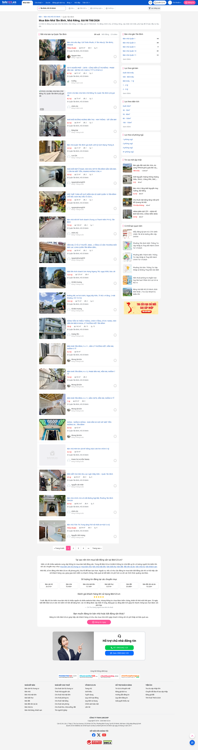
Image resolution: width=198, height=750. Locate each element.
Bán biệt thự (29, 698)
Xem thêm (127, 59)
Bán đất (27, 701)
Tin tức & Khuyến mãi (122, 688)
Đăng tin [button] (191, 2)
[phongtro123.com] (67, 676)
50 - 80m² (126, 114)
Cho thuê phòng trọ (62, 698)
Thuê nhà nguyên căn (62, 692)
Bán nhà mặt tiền (31, 695)
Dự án (48, 2)
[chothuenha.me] (109, 676)
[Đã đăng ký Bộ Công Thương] (94, 742)
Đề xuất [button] (97, 34)
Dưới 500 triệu (128, 73)
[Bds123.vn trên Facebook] (93, 735)
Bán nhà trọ (29, 707)
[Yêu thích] (115, 56)
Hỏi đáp (77, 2)
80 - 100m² (127, 118)
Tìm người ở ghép (61, 710)
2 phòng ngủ (128, 143)
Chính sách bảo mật (92, 704)
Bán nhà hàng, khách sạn (33, 710)
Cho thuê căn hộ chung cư (64, 688)
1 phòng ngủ (128, 139)
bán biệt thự (111, 566)
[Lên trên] (192, 735)
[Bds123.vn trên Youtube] (104, 735)
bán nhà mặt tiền (99, 566)
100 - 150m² (127, 122)
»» (88, 548)
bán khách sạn (151, 566)
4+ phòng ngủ (128, 152)
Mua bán (26, 2)
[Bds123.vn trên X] (98, 735)
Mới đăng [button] (105, 34)
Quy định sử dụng (91, 701)
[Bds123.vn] (9, 2)
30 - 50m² (126, 110)
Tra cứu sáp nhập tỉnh (153, 688)
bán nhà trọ (140, 566)
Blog (68, 2)
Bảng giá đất (150, 695)
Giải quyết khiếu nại (122, 701)
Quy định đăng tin (121, 698)
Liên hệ (87, 707)
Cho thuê (38, 2)
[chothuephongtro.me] (130, 676)
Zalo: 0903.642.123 (121, 653)
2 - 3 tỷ (125, 89)
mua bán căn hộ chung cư (70, 566)
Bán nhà (27, 692)
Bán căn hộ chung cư (32, 688)
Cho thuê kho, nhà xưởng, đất (65, 707)
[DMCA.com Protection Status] (107, 742)
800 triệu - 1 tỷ (128, 81)
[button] (150, 3)
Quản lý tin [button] (161, 2)
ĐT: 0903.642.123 (120, 647)
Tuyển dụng (89, 695)
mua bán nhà (86, 566)
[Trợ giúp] (192, 742)
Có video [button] (114, 34)
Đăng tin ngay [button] (100, 622)
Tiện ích (85, 2)
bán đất (120, 566)
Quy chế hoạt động (91, 698)
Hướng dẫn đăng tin (122, 695)
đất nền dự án (129, 566)
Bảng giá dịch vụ (58, 2)
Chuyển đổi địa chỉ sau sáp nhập (157, 692)
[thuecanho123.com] (88, 676)
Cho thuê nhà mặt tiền (62, 695)
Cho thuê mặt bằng (61, 701)
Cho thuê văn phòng (62, 704)
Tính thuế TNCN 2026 (153, 698)
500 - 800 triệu (128, 77)
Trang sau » (96, 548)
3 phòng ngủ (128, 148)
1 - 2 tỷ (125, 85)
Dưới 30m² (127, 106)
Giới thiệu (88, 692)
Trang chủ (88, 688)
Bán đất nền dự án (31, 704)
